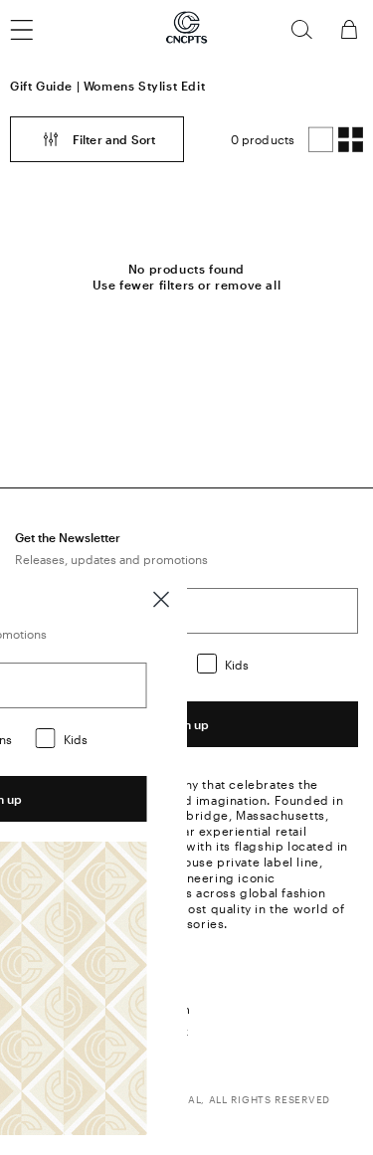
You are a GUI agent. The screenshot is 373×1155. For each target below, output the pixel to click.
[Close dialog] (161, 599)
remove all (247, 284)
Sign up (187, 724)
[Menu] (34, 30)
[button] (301, 30)
